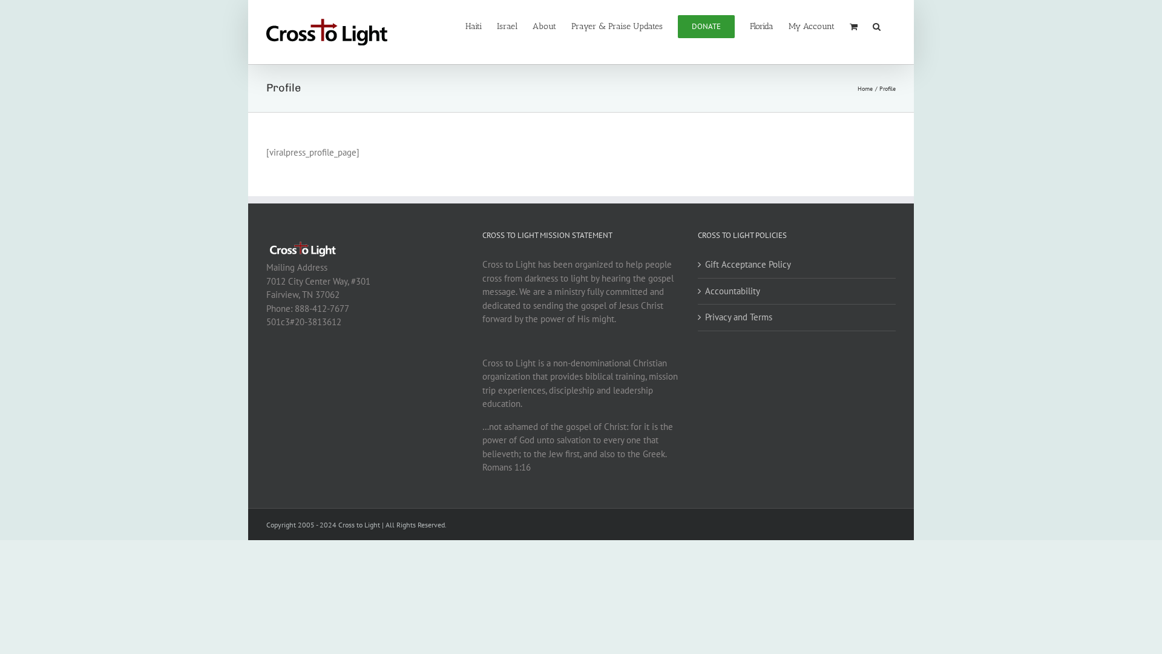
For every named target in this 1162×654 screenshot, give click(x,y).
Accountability (732, 291)
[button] (877, 25)
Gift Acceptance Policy (748, 264)
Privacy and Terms (738, 317)
